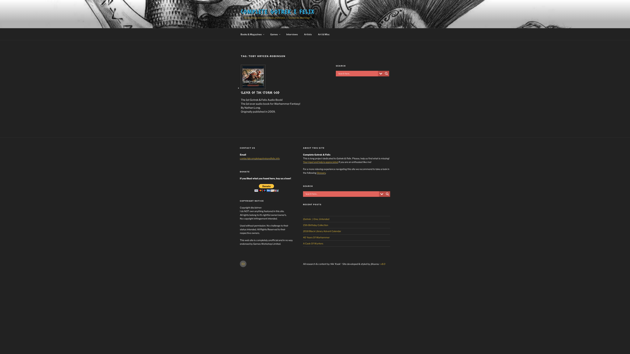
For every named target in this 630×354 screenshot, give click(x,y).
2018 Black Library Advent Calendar (322, 231)
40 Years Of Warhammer (316, 237)
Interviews (292, 34)
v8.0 (382, 264)
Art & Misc (324, 34)
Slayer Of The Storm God (260, 92)
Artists (308, 34)
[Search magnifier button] (386, 73)
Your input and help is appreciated (320, 162)
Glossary (321, 172)
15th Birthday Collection (315, 225)
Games (274, 34)
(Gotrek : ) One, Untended (316, 219)
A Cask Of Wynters (313, 243)
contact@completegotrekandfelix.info (260, 158)
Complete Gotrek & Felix (278, 11)
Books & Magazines (251, 34)
